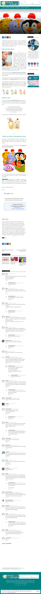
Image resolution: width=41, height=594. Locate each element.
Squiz (6, 237)
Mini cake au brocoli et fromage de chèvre (7, 250)
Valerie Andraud (8, 408)
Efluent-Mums (6, 79)
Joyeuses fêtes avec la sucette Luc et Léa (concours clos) (13, 262)
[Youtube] (25, 585)
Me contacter (35, 58)
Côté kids (22, 7)
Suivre (32, 62)
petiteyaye (7, 356)
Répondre (9, 285)
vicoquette (7, 316)
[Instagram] (18, 585)
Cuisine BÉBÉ (7, 7)
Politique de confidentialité (11, 592)
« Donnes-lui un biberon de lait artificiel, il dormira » (21, 250)
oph (6, 351)
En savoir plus (31, 58)
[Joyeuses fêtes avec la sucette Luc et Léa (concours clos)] (14, 259)
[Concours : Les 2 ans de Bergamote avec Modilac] (5, 259)
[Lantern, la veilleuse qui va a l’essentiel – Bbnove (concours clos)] (22, 259)
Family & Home (27, 7)
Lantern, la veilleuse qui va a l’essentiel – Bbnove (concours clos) (22, 264)
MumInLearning (8, 340)
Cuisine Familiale (17, 7)
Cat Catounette (8, 537)
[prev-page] (2, 267)
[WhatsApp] (10, 37)
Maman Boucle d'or (11, 365)
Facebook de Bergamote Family (17, 229)
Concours (3, 27)
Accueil (3, 7)
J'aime (29, 62)
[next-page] (4, 267)
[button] (38, 7)
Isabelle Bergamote (11, 282)
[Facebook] (3, 37)
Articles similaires (6, 254)
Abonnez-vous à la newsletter (33, 69)
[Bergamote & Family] (20, 3)
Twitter (9, 229)
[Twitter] (5, 37)
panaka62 (7, 451)
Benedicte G (8, 468)
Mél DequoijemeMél (9, 500)
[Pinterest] (8, 37)
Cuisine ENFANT (12, 7)
